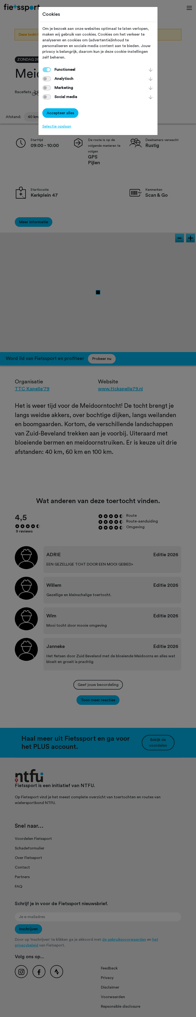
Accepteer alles (60, 113)
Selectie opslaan (56, 126)
